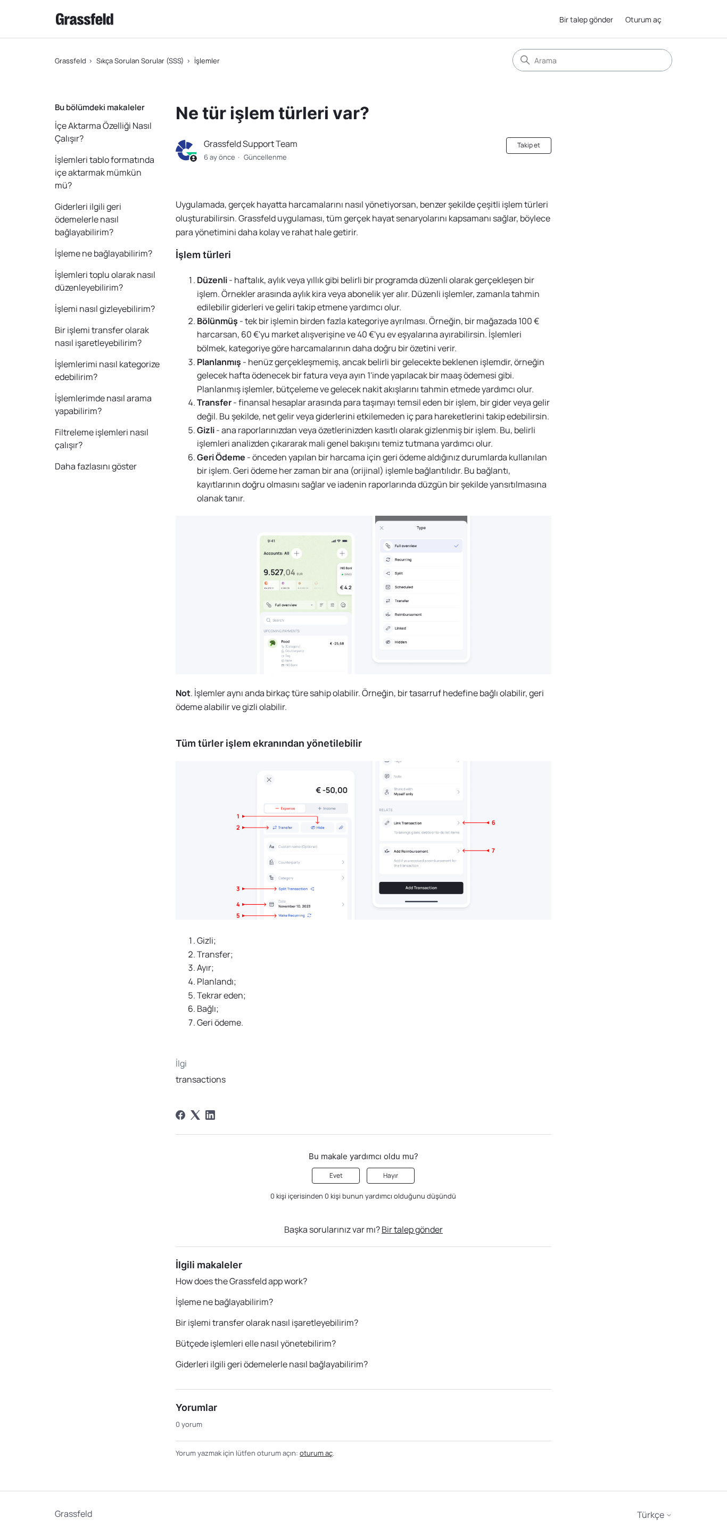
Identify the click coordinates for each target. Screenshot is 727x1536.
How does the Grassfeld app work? (241, 1281)
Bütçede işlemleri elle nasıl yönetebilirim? (256, 1343)
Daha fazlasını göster (96, 466)
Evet (336, 1175)
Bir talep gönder (586, 19)
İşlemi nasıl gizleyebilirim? (105, 309)
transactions (201, 1079)
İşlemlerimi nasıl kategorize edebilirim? (107, 370)
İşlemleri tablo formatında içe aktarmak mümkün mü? (104, 172)
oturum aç (316, 1453)
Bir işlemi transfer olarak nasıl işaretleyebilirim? (102, 336)
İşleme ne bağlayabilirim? (103, 253)
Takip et (528, 145)
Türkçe (651, 1515)
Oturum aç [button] (643, 19)
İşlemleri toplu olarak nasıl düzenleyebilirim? (105, 281)
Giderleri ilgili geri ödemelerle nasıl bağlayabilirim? (88, 219)
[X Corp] (195, 1115)
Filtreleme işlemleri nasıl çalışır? (101, 438)
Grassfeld (70, 60)
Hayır (390, 1175)
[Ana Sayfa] (84, 19)
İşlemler (207, 60)
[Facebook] (180, 1115)
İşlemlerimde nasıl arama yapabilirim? (103, 404)
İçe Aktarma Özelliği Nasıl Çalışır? (103, 132)
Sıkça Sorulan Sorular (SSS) (140, 60)
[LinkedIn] (210, 1115)
